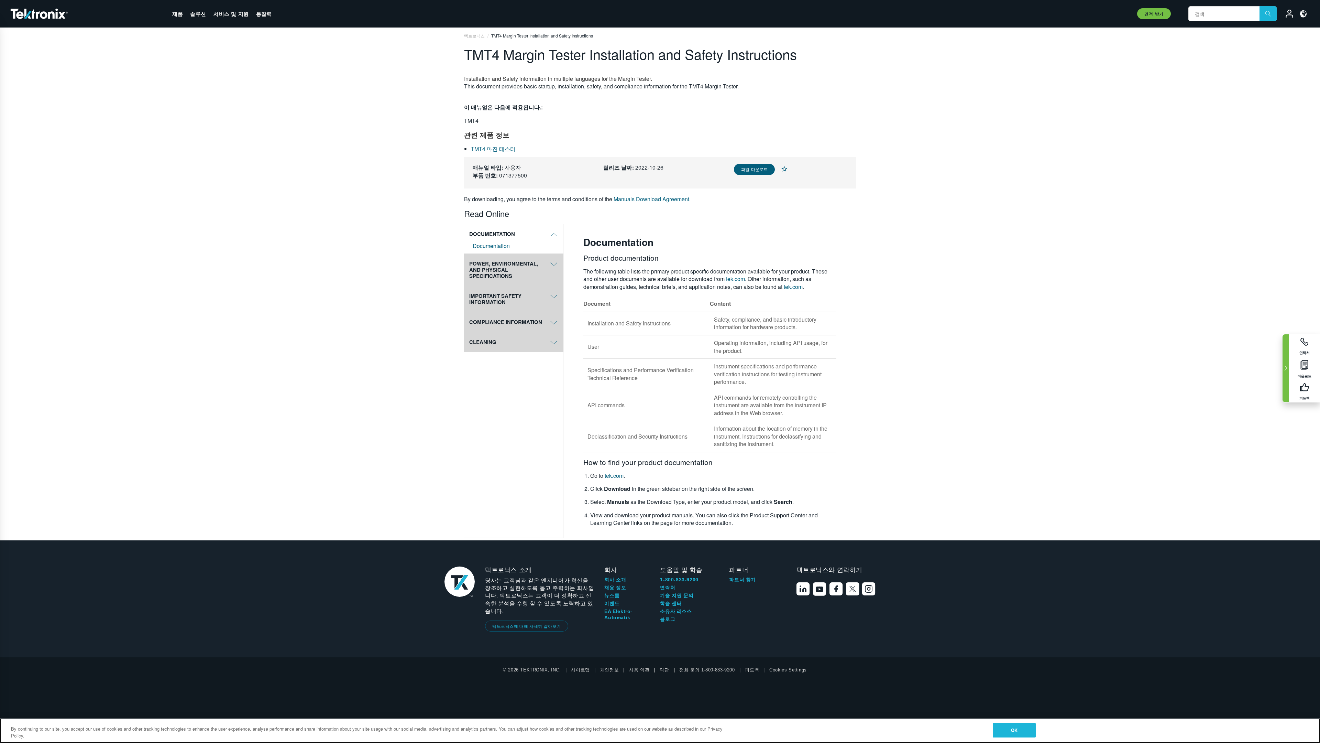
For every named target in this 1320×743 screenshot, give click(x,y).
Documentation (491, 246)
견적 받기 (1154, 14)
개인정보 (609, 669)
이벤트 (611, 603)
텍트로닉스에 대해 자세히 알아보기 (526, 626)
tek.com (735, 279)
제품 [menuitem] (177, 14)
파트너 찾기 (742, 579)
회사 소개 (615, 579)
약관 (664, 669)
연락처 (667, 587)
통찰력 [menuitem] (264, 14)
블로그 (667, 619)
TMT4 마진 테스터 (493, 149)
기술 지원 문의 (676, 595)
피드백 (752, 669)
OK (1014, 730)
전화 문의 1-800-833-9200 (707, 669)
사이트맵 (580, 669)
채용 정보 (615, 587)
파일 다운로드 (754, 169)
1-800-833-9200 (679, 579)
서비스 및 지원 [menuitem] (231, 14)
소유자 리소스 (676, 611)
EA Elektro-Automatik (618, 614)
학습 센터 (671, 603)
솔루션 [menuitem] (198, 14)
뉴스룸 (611, 595)
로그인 (1286, 15)
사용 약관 (639, 669)
